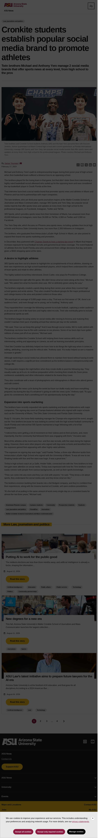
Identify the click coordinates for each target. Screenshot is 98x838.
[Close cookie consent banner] (93, 818)
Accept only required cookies (50, 832)
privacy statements (80, 821)
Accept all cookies (23, 832)
